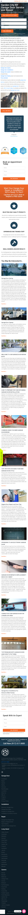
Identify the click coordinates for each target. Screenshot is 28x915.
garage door (16, 86)
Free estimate (4, 78)
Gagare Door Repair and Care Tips (11, 504)
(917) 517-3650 (23, 1)
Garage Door (5, 776)
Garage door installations (7, 70)
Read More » (3, 303)
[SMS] (24, 911)
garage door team (15, 90)
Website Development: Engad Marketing (14, 913)
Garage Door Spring (5, 76)
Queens (3, 870)
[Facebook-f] (2, 772)
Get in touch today (8, 88)
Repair (3, 817)
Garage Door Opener (7, 322)
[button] (1, 1)
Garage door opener (6, 72)
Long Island (5, 829)
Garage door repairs (6, 68)
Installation (5, 804)
